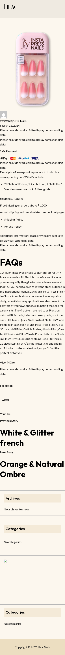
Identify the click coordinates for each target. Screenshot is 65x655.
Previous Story (9, 420)
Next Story (7, 452)
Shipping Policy (13, 219)
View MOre (7, 362)
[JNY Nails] (10, 6)
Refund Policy (12, 226)
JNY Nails (20, 120)
